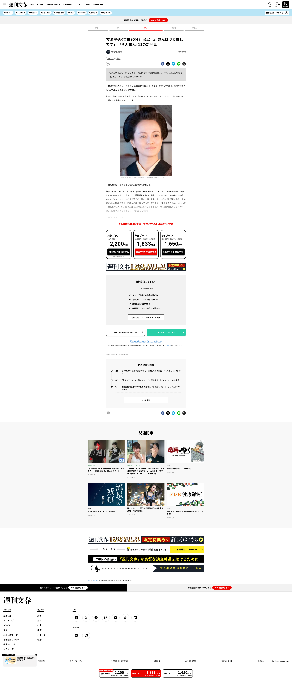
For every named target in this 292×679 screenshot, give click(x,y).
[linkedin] (135, 618)
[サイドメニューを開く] (4, 4)
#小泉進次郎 (106, 12)
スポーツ (41, 634)
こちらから (167, 345)
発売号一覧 (67, 4)
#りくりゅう (20, 12)
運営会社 (261, 661)
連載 (88, 4)
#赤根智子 (33, 12)
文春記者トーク (99, 4)
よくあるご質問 (190, 661)
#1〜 (98, 28)
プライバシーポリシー (78, 661)
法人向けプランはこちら (166, 332)
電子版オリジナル (53, 4)
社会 (39, 625)
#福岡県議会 (59, 12)
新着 (32, 4)
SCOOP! (40, 4)
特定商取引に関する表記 (119, 661)
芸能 (118, 58)
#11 (194, 28)
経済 (39, 630)
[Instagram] (106, 618)
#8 (118, 28)
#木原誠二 (8, 12)
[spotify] (76, 635)
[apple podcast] (86, 635)
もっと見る (146, 400)
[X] (86, 618)
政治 (39, 615)
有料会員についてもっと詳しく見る (146, 317)
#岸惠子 (71, 12)
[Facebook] (76, 618)
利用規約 (41, 661)
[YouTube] (116, 618)
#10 (173, 28)
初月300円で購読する (119, 252)
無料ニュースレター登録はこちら (126, 332)
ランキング (79, 4)
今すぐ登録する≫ (158, 20)
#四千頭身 (82, 12)
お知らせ (157, 661)
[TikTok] (125, 618)
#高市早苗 (93, 12)
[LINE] (96, 618)
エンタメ (110, 58)
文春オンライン (227, 661)
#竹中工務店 (45, 12)
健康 (39, 639)
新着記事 (7, 615)
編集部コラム (9, 644)
